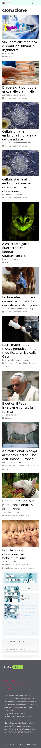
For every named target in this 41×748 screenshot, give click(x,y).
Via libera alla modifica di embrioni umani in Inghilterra (19, 46)
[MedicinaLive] (6, 2)
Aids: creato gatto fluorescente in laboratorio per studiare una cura (16, 249)
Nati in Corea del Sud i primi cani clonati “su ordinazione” (19, 504)
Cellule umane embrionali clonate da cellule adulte (19, 135)
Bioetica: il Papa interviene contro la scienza (17, 407)
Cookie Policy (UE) (11, 680)
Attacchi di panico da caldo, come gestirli (20, 633)
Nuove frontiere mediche (24, 568)
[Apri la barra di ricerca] (32, 2)
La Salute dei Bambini (13, 363)
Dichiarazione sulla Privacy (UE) (16, 684)
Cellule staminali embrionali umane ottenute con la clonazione (16, 185)
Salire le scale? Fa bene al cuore (17, 629)
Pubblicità (8, 688)
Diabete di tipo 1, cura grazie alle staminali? (19, 89)
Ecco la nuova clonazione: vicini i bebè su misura (16, 554)
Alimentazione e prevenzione (17, 465)
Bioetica (8, 56)
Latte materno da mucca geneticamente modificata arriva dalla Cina (19, 350)
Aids (7, 262)
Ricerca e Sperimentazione (16, 98)
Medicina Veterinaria (20, 515)
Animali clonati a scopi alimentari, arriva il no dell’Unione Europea (19, 455)
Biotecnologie (17, 564)
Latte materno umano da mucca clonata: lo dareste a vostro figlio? (19, 301)
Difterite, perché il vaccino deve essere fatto (28, 615)
